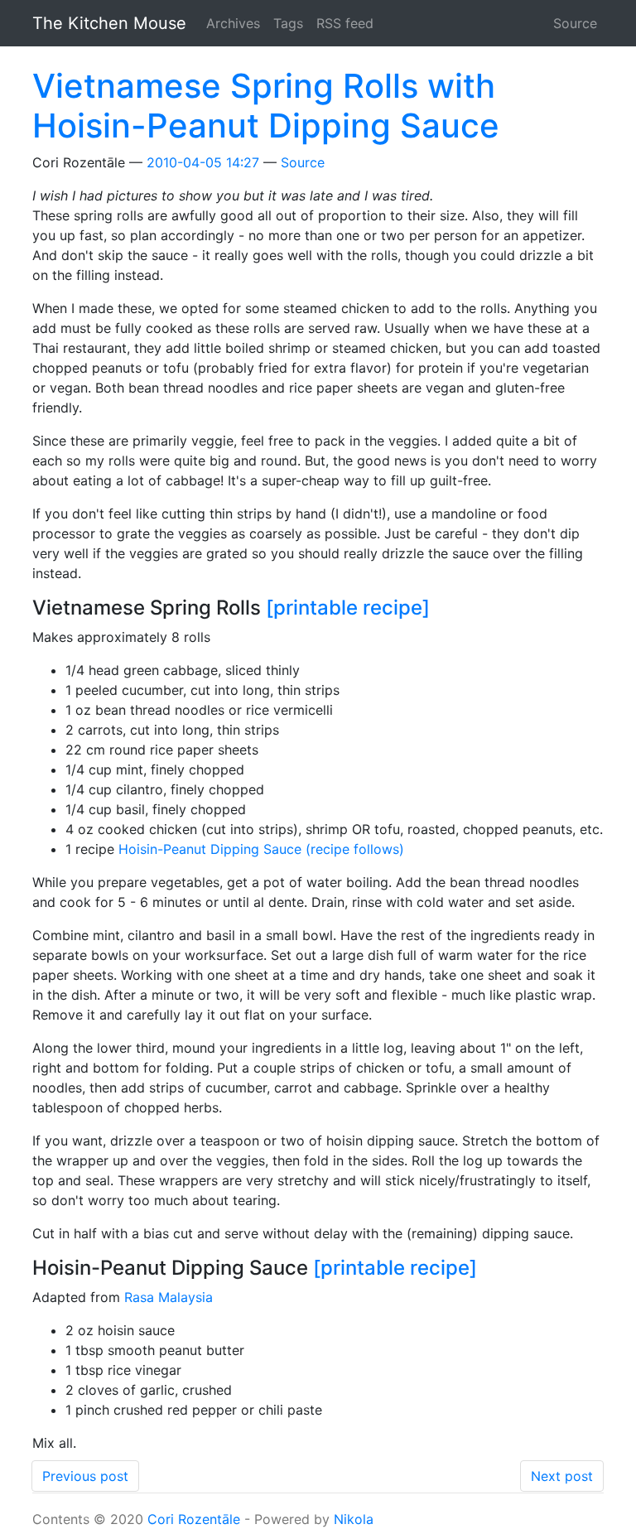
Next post (562, 1476)
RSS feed (344, 23)
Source (575, 23)
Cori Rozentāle (193, 1519)
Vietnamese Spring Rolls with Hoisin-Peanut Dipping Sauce (265, 105)
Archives (233, 23)
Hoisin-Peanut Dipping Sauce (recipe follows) (261, 849)
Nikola (353, 1519)
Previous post (85, 1476)
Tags (288, 23)
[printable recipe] (348, 608)
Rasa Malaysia (168, 1297)
